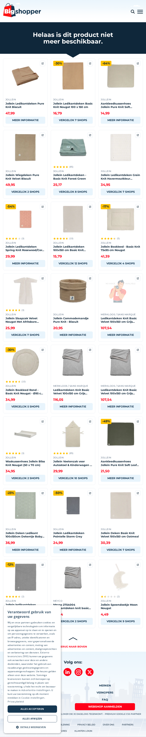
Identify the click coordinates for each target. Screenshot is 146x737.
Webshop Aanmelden (105, 706)
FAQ (105, 699)
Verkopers (105, 692)
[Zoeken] (132, 12)
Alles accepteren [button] (32, 709)
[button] (32, 727)
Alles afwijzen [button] (32, 718)
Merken (105, 685)
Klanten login (83, 731)
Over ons (108, 724)
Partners (127, 724)
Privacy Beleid (86, 724)
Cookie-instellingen (32, 697)
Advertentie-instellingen (35, 690)
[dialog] (32, 669)
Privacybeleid (16, 701)
